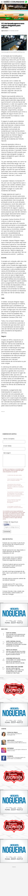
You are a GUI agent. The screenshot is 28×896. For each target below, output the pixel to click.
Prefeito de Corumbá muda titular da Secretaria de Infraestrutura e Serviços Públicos (13, 544)
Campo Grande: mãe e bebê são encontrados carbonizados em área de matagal (13, 592)
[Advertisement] (14, 421)
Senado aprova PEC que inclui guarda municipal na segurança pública (13, 585)
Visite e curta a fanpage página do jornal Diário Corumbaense (16, 758)
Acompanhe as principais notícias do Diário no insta (17, 750)
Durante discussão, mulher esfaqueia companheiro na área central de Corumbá (16, 644)
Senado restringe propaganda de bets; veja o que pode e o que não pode (13, 572)
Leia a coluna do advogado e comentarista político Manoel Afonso (16, 742)
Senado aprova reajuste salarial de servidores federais (13, 579)
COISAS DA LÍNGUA (12, 732)
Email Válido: (7, 446)
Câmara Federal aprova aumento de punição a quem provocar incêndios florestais (13, 565)
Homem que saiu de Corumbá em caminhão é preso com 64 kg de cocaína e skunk (15, 652)
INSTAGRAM (10, 748)
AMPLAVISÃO (10, 740)
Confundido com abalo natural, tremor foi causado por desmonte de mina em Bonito (16, 661)
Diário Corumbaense (14, 1)
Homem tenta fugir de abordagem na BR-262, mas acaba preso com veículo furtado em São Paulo (15, 670)
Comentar (7, 531)
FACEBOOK (10, 756)
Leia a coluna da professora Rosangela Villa (14, 734)
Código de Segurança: (10, 522)
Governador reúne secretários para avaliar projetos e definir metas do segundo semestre (12, 558)
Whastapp (26, 2)
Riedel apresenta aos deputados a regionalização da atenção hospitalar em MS (13, 551)
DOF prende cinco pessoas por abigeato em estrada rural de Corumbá (15, 635)
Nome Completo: (9, 439)
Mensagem (7, 453)
